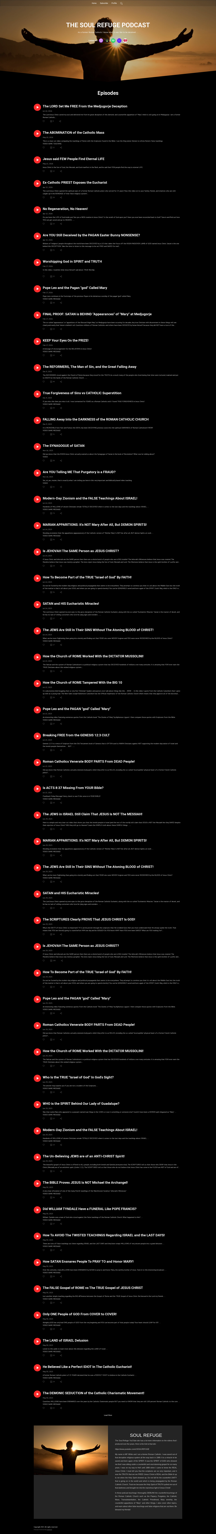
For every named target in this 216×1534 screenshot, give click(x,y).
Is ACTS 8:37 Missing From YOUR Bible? (73, 788)
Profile (114, 3)
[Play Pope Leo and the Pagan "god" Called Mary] (37, 288)
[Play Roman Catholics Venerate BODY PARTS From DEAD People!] (37, 762)
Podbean (49, 1529)
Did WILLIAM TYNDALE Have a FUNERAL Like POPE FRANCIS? (89, 1209)
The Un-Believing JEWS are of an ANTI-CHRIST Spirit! (84, 1156)
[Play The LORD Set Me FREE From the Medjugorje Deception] (37, 107)
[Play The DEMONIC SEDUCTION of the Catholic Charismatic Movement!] (37, 1394)
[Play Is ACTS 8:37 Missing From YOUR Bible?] (37, 788)
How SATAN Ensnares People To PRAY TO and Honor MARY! (88, 1261)
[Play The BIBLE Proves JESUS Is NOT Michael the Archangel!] (37, 1183)
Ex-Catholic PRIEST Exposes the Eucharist (75, 182)
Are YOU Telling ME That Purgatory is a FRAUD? (79, 472)
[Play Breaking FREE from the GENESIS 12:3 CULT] (37, 736)
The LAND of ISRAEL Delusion (65, 1340)
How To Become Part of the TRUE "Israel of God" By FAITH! (87, 577)
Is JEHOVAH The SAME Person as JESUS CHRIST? (81, 551)
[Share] (60, 121)
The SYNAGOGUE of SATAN (63, 446)
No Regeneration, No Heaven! (65, 209)
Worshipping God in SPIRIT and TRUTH (72, 261)
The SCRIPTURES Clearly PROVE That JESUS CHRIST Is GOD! (89, 919)
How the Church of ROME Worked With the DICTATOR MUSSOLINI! (93, 656)
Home (94, 3)
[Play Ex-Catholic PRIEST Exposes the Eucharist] (37, 183)
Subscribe (104, 3)
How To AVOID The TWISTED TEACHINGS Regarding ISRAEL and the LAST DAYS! (104, 1235)
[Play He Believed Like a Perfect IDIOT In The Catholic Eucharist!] (37, 1367)
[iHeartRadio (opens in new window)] (125, 40)
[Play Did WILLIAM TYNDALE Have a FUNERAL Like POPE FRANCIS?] (37, 1209)
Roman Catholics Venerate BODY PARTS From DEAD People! (89, 761)
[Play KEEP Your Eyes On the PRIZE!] (37, 341)
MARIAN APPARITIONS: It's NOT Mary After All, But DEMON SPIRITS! (95, 525)
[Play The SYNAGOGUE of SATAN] (37, 446)
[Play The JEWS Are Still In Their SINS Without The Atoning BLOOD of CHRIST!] (37, 631)
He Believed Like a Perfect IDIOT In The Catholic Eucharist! (87, 1367)
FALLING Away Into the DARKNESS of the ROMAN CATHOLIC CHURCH (96, 419)
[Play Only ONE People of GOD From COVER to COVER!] (37, 1315)
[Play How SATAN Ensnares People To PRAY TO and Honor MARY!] (37, 1262)
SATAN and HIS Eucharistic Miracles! (71, 604)
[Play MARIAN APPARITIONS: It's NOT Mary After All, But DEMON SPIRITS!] (37, 525)
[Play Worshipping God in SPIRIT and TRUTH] (37, 262)
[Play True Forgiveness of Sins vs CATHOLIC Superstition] (37, 394)
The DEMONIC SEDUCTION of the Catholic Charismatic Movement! (93, 1393)
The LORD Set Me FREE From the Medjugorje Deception (85, 106)
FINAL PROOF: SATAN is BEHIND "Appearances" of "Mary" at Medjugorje (97, 314)
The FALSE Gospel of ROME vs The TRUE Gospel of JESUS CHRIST (93, 1288)
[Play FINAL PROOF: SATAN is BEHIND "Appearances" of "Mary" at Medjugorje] (37, 315)
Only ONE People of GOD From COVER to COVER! (80, 1314)
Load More (108, 1415)
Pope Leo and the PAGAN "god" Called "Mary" (77, 709)
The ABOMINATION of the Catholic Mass (73, 133)
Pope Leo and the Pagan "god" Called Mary (75, 288)
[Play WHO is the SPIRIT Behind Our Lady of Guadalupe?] (37, 1104)
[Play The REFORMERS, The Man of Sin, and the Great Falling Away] (37, 367)
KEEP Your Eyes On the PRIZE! (65, 340)
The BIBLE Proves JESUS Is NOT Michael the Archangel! (85, 1182)
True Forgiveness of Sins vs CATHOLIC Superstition (82, 393)
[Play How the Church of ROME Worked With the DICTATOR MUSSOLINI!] (37, 657)
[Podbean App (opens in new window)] (107, 40)
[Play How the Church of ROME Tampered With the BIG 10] (37, 683)
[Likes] (44, 121)
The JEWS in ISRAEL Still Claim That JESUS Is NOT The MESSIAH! (92, 814)
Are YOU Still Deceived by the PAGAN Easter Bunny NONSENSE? (91, 235)
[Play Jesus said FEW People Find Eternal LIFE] (37, 160)
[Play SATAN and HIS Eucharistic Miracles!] (37, 604)
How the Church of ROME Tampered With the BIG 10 (82, 682)
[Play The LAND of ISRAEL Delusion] (37, 1341)
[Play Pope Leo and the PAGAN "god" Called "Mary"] (37, 709)
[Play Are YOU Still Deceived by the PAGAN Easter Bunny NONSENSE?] (37, 236)
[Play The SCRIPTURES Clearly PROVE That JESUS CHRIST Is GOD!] (37, 920)
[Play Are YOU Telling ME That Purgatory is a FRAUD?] (37, 473)
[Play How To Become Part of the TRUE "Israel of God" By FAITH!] (37, 578)
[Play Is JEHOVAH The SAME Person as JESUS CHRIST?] (37, 552)
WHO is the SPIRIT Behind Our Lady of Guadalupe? (81, 1104)
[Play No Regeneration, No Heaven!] (37, 209)
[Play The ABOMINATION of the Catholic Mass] (37, 133)
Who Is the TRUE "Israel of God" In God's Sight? (78, 1077)
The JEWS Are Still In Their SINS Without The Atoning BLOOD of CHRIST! (98, 630)
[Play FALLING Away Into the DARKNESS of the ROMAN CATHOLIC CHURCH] (37, 420)
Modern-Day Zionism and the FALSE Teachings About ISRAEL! (90, 498)
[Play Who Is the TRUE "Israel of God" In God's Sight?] (37, 1078)
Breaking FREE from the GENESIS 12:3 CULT (76, 735)
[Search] (121, 3)
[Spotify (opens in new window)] (113, 40)
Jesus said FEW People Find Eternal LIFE (73, 159)
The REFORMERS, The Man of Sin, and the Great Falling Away (89, 367)
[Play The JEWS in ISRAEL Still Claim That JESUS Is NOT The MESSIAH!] (37, 815)
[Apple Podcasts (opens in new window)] (101, 40)
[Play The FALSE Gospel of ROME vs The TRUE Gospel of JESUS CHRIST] (37, 1288)
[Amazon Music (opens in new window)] (119, 40)
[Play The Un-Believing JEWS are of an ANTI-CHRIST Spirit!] (37, 1157)
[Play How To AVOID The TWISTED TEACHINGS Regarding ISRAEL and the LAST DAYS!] (37, 1236)
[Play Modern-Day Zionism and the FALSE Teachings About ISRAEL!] (37, 499)
